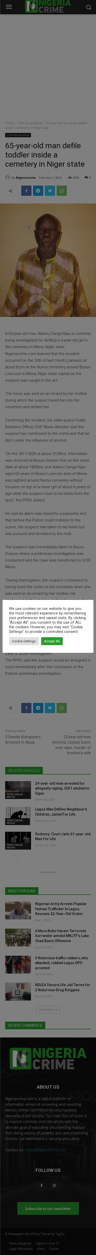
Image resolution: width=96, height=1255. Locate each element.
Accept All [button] (52, 641)
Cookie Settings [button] (24, 641)
